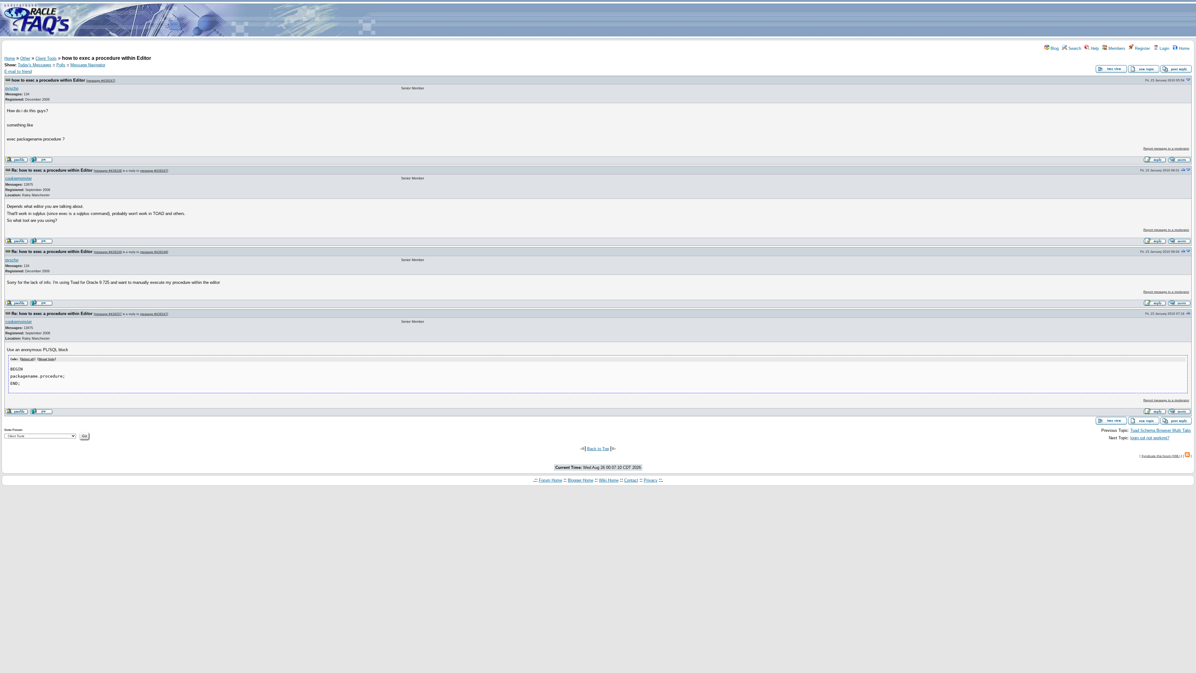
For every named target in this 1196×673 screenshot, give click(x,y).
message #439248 (108, 170)
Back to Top (598, 448)
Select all (27, 359)
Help (1094, 48)
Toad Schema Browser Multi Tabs (1160, 430)
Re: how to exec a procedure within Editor (52, 170)
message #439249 (108, 252)
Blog (1054, 48)
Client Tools (46, 58)
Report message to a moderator (1166, 148)
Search (1074, 48)
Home (1183, 48)
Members (1116, 48)
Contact (631, 480)
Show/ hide (47, 359)
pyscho (11, 88)
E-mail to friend (18, 71)
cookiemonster (18, 178)
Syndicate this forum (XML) (1160, 456)
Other (25, 58)
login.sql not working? (1149, 438)
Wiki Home (609, 480)
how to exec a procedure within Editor (48, 80)
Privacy (650, 480)
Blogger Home (580, 480)
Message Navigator (87, 65)
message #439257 (108, 314)
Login (1163, 48)
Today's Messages (34, 65)
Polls (60, 65)
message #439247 (100, 80)
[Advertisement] (634, 20)
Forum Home (550, 480)
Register (1142, 48)
